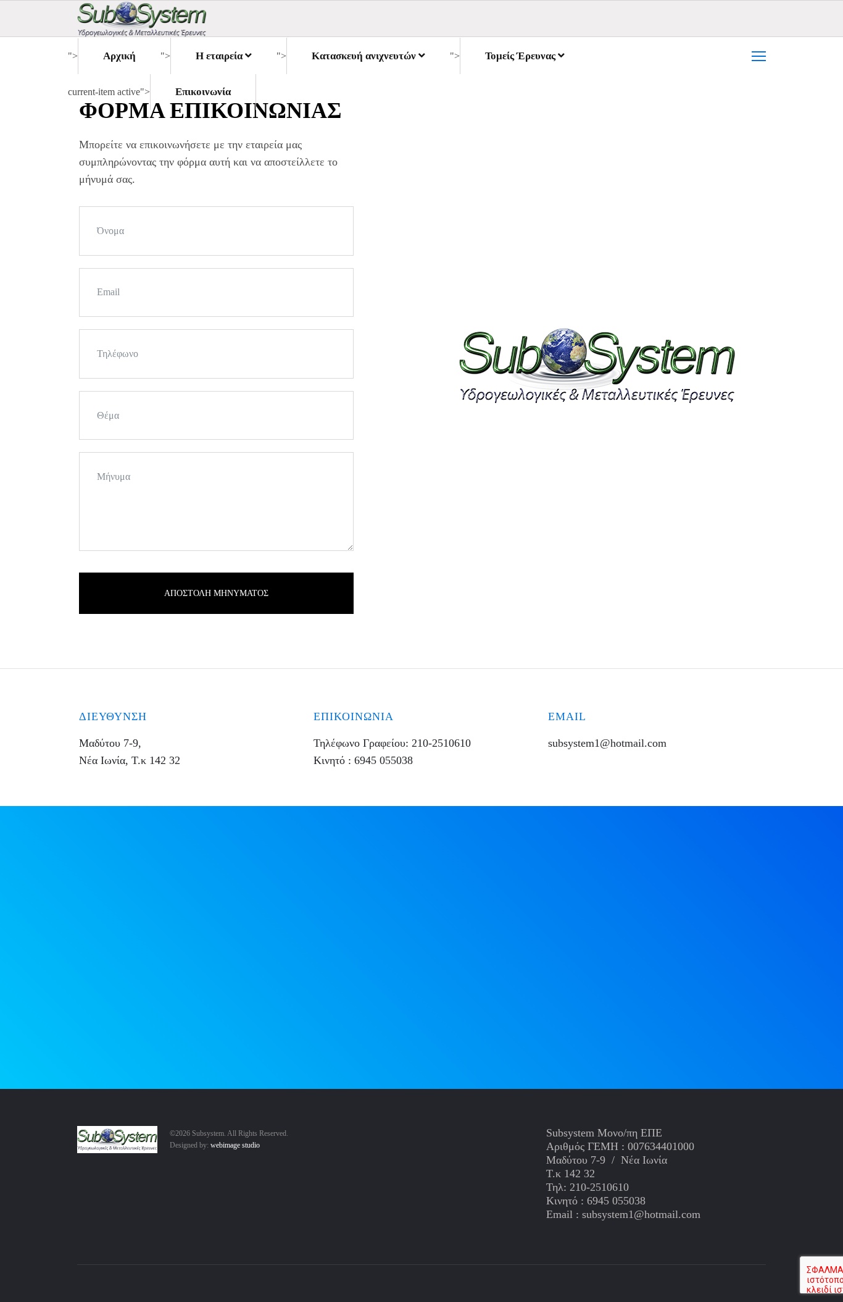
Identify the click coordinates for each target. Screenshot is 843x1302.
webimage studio (235, 1145)
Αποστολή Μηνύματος (216, 593)
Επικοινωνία (203, 92)
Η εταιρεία (219, 56)
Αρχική (119, 56)
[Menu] (759, 56)
